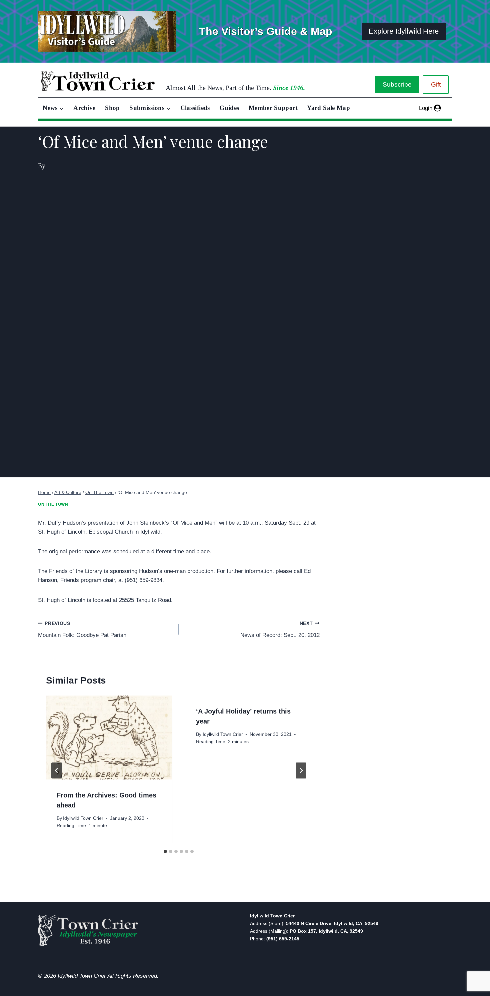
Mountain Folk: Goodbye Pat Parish (82, 629)
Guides (229, 107)
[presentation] (109, 737)
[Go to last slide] (56, 770)
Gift (436, 84)
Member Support (273, 107)
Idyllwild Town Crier (83, 818)
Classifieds (195, 107)
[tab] (165, 851)
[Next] (301, 770)
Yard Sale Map (328, 107)
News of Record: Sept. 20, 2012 (279, 629)
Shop (112, 107)
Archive (84, 107)
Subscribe (397, 84)
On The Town (53, 504)
